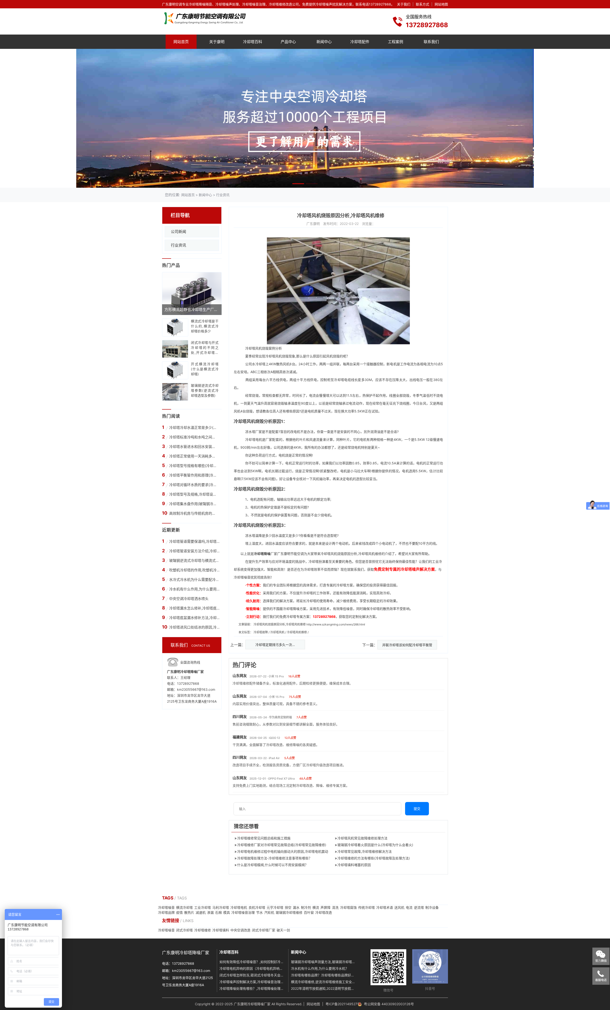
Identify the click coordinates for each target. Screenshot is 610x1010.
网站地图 (441, 4)
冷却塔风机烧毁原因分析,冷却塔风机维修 (279, 624)
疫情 (179, 912)
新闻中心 (324, 41)
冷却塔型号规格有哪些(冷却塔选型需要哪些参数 (193, 465)
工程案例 (395, 41)
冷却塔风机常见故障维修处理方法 (362, 838)
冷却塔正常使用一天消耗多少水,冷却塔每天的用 (193, 456)
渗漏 (210, 912)
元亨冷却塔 (275, 907)
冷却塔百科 (252, 41)
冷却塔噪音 (166, 907)
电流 (409, 907)
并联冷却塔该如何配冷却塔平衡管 (407, 645)
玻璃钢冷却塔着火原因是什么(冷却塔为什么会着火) (375, 845)
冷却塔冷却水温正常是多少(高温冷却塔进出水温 (193, 427)
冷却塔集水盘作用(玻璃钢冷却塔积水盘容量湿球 (193, 504)
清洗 (335, 907)
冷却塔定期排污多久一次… (275, 645)
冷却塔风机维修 (297, 632)
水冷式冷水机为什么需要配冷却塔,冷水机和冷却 (194, 579)
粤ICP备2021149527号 (343, 1004)
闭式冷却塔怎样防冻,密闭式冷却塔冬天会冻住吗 (252, 975)
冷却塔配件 (359, 41)
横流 (315, 907)
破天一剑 (283, 930)
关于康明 (216, 41)
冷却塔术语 (384, 907)
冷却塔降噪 (262, 554)
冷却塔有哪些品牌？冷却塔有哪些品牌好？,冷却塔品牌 (323, 975)
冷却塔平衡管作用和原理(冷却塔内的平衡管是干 (193, 475)
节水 (259, 912)
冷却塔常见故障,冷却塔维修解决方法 (364, 851)
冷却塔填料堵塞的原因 (354, 865)
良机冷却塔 (257, 907)
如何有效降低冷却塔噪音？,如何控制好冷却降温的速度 (252, 962)
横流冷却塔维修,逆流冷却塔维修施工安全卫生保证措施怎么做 (323, 982)
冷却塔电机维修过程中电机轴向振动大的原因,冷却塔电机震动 (282, 851)
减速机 (201, 912)
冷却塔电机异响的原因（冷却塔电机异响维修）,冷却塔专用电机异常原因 (252, 968)
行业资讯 (222, 195)
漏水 (296, 907)
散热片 (189, 912)
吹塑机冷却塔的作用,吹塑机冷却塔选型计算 (194, 570)
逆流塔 (419, 907)
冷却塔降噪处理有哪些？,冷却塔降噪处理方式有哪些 (252, 988)
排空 (288, 907)
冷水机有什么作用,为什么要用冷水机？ (194, 589)
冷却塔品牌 (166, 912)
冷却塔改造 (323, 912)
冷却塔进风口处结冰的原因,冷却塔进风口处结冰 (194, 627)
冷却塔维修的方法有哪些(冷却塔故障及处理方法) (373, 858)
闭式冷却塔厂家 (263, 930)
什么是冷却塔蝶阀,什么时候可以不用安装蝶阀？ (272, 865)
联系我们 (431, 41)
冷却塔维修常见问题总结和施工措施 (263, 838)
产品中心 (288, 41)
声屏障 (325, 907)
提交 (417, 809)
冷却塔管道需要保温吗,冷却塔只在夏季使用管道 (194, 541)
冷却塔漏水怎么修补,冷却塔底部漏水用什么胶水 (194, 608)
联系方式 (422, 4)
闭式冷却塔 (184, 930)
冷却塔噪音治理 (243, 912)
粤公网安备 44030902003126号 (389, 1004)
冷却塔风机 (253, 348)
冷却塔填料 (220, 930)
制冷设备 (432, 907)
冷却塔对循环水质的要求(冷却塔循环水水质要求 (193, 484)
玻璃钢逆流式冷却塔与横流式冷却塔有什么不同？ (194, 560)
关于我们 (403, 4)
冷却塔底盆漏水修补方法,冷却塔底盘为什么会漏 (194, 617)
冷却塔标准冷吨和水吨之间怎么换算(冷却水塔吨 (193, 437)
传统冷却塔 (366, 907)
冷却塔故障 (261, 632)
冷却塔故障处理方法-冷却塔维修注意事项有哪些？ (274, 858)
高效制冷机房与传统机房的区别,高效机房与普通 (193, 513)
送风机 (399, 907)
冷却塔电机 (253, 439)
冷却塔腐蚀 (348, 907)
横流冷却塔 (184, 907)
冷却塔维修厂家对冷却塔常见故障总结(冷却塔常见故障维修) (281, 845)
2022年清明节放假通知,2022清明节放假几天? (323, 988)
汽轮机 (269, 912)
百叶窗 (309, 912)
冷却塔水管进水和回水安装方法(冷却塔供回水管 (193, 446)
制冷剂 (306, 907)
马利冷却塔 (220, 907)
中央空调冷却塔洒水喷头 (188, 598)
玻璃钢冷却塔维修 (289, 912)
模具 (226, 912)
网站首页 (181, 41)
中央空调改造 (240, 930)
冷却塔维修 (202, 930)
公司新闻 (178, 231)
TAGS (168, 897)
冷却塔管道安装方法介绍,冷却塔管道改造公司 (194, 551)
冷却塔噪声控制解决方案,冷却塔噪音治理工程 (252, 982)
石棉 (218, 912)
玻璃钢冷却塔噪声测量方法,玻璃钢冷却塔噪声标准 (323, 962)
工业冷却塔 (202, 907)
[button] (298, 183)
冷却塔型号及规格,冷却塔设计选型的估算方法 (193, 494)
